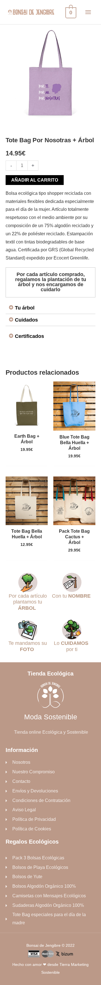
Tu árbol (25, 308)
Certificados (29, 336)
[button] (50, 308)
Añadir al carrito (34, 180)
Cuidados (26, 320)
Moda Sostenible (50, 717)
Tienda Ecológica (50, 673)
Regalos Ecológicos (32, 842)
